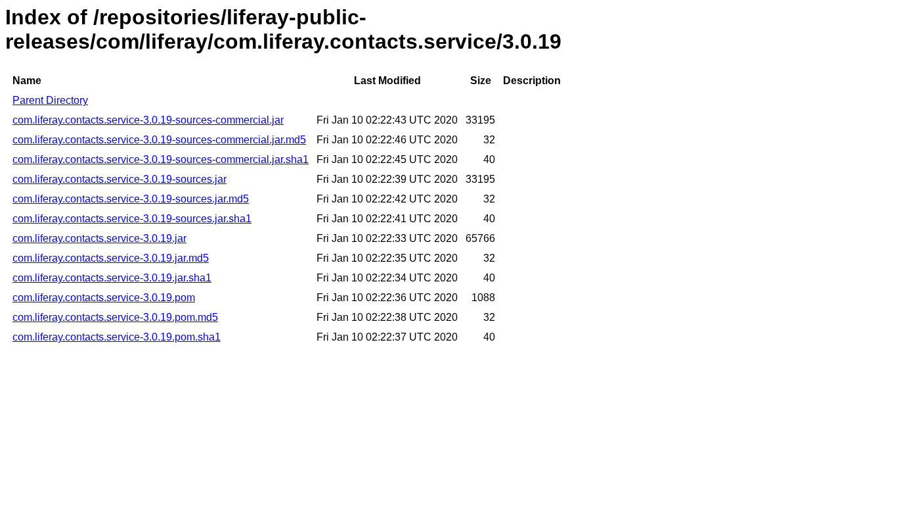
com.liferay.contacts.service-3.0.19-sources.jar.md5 (130, 198)
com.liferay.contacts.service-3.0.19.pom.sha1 (116, 337)
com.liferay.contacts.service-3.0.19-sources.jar (119, 179)
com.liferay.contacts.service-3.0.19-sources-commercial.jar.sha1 (160, 159)
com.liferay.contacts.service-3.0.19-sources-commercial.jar (148, 120)
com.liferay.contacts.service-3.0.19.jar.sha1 (111, 277)
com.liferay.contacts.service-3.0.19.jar (99, 238)
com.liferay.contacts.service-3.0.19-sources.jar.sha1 (132, 218)
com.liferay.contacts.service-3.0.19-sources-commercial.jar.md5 (159, 139)
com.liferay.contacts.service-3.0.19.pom (103, 297)
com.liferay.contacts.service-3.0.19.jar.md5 (110, 258)
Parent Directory (50, 100)
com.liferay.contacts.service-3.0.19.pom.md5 (115, 317)
